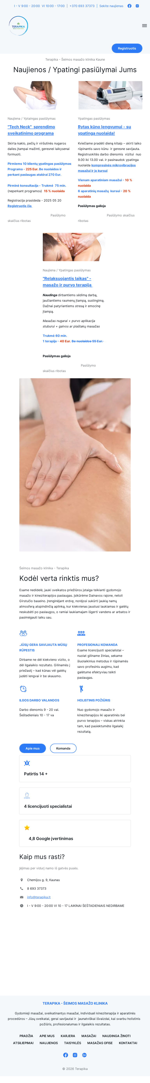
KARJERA (68, 1036)
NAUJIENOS (49, 1043)
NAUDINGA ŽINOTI (116, 1036)
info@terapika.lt (39, 897)
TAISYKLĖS (72, 1043)
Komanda (63, 748)
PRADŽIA (26, 1036)
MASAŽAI (88, 1036)
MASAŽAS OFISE (100, 1043)
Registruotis (127, 48)
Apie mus (33, 748)
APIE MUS (46, 1036)
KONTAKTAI (128, 1043)
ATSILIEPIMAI (23, 1043)
